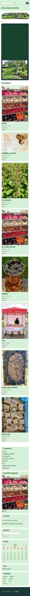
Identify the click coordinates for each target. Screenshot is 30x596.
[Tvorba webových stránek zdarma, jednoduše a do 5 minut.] (14, 591)
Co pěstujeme (6, 200)
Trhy (3, 340)
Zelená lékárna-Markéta (10, 8)
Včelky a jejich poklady (9, 387)
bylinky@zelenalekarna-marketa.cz (12, 523)
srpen (15, 544)
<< (4, 544)
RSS (16, 591)
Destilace (5, 294)
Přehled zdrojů (6, 569)
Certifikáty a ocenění (9, 153)
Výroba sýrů (6, 434)
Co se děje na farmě (8, 247)
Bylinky (4, 123)
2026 (15, 546)
